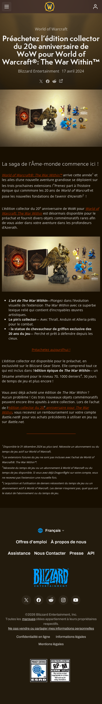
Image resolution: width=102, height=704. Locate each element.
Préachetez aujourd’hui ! (51, 349)
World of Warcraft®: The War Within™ (32, 175)
